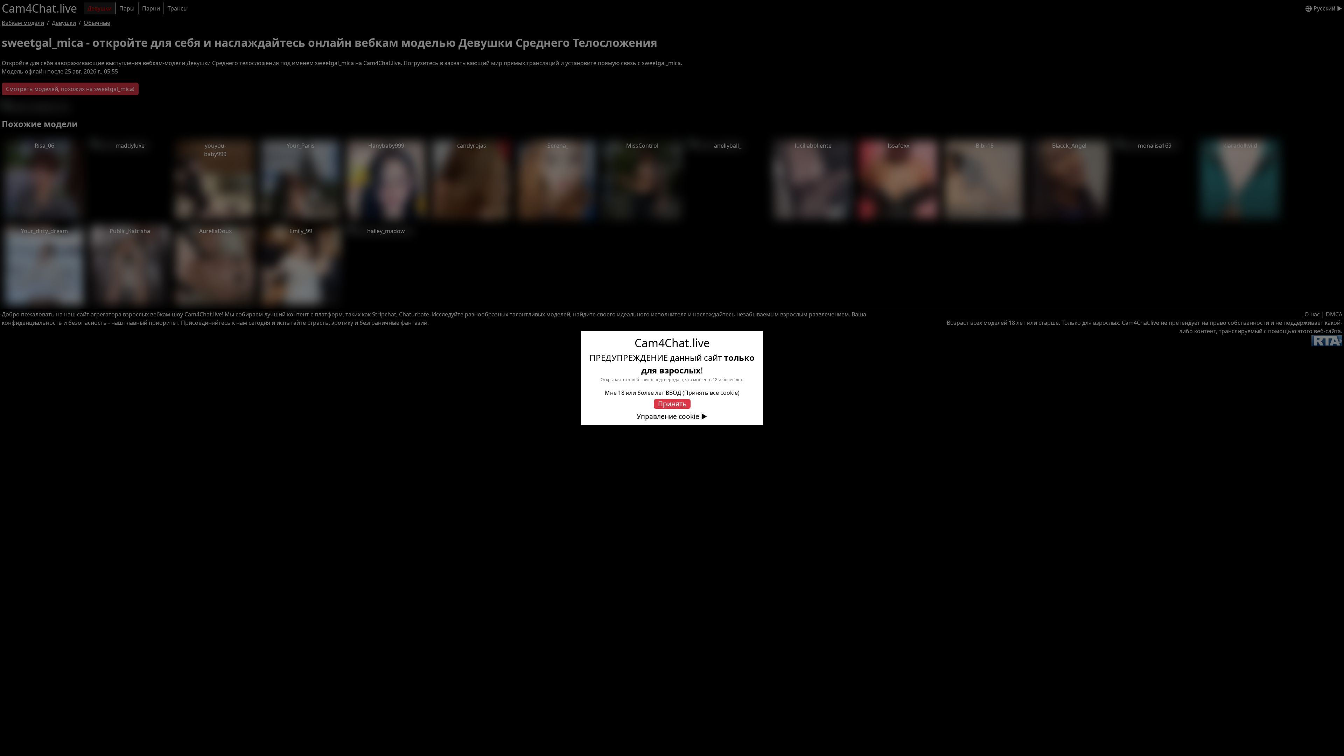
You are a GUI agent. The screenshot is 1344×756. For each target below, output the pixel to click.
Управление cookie (668, 416)
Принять (672, 403)
